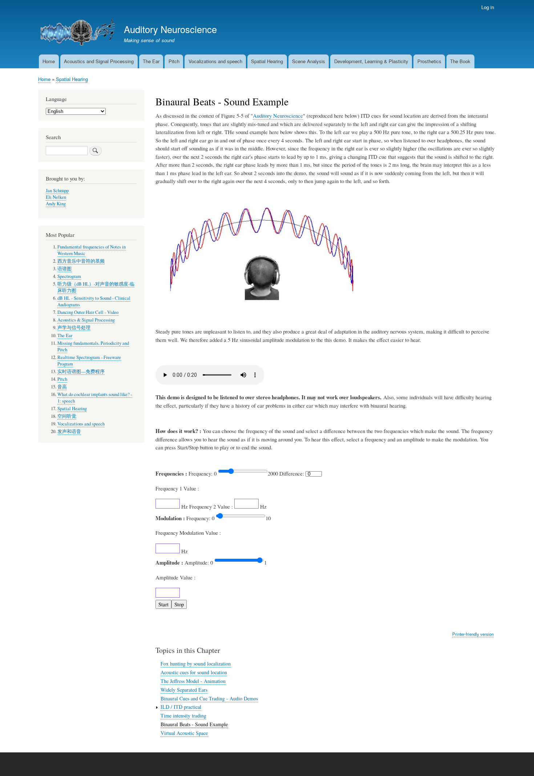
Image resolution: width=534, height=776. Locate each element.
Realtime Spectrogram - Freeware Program (89, 360)
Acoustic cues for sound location (194, 672)
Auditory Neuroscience (170, 29)
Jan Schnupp (57, 190)
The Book (460, 61)
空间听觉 (66, 416)
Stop (179, 604)
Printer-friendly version (473, 634)
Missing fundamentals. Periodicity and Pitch (93, 346)
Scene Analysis (308, 61)
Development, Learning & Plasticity (371, 61)
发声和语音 (69, 431)
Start (163, 604)
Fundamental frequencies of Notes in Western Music (91, 250)
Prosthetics (429, 61)
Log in (487, 7)
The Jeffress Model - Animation (193, 681)
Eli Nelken (56, 197)
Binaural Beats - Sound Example (194, 724)
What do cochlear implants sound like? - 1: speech (94, 397)
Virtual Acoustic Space (184, 732)
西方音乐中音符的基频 (81, 261)
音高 (62, 387)
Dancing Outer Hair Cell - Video (87, 312)
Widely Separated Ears (184, 689)
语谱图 (64, 269)
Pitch (174, 61)
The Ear (151, 61)
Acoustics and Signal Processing (99, 61)
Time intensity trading (183, 715)
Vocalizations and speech (215, 61)
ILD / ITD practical (181, 706)
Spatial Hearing (267, 61)
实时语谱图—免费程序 (81, 371)
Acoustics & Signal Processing (86, 320)
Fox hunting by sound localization (196, 663)
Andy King (56, 204)
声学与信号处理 (73, 327)
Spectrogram (69, 276)
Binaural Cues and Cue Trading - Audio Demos (209, 698)
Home (49, 61)
